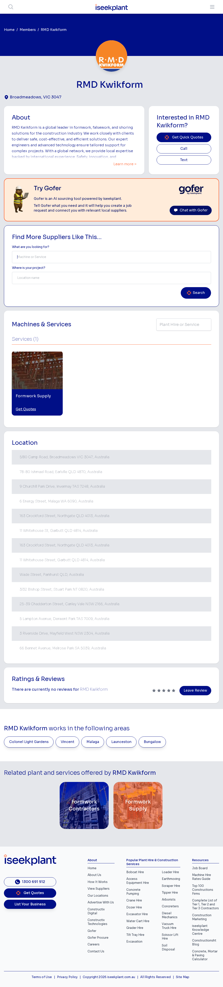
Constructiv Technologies (97, 922)
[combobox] (111, 257)
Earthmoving (171, 879)
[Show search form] (11, 7)
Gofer (92, 931)
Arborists (169, 899)
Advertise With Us (101, 902)
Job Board (200, 868)
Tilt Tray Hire (135, 935)
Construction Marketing (201, 917)
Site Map (182, 977)
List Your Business (30, 904)
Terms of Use (42, 977)
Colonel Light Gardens (29, 742)
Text (184, 160)
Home (9, 30)
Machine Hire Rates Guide (201, 877)
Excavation (134, 941)
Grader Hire (134, 928)
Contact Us (96, 951)
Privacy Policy (67, 977)
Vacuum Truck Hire (169, 926)
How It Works (98, 882)
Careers (94, 944)
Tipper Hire (170, 892)
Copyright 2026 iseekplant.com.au (109, 977)
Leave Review (195, 690)
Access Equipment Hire (137, 881)
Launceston (121, 742)
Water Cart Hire (137, 921)
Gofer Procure (98, 938)
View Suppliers (99, 889)
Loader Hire (170, 872)
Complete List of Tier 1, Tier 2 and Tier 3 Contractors (205, 904)
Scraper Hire (171, 886)
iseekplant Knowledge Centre (200, 930)
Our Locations (98, 896)
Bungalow (152, 742)
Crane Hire (134, 900)
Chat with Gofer (194, 210)
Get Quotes (26, 409)
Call (183, 149)
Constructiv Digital (96, 911)
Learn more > (125, 164)
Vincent (67, 742)
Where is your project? (28, 268)
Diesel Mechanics (169, 915)
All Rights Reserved (155, 977)
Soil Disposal (168, 947)
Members (28, 30)
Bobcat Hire (135, 872)
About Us (94, 875)
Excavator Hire (137, 914)
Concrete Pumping (133, 892)
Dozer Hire (134, 907)
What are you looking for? (30, 247)
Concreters (170, 906)
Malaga (92, 742)
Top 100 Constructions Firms (202, 890)
